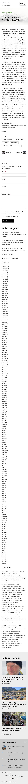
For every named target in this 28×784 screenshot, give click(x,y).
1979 (3, 363)
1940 (3, 442)
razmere (10, 625)
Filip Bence (11, 582)
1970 (3, 381)
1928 (3, 467)
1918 (3, 487)
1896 (3, 532)
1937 (3, 448)
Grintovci (5, 142)
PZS (4, 625)
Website (4, 186)
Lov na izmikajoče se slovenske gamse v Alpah (16, 760)
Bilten (8, 578)
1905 (3, 514)
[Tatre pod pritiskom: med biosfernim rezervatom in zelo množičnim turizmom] (14, 719)
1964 (3, 393)
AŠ (20, 576)
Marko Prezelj (14, 602)
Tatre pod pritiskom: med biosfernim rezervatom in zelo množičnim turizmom (13, 730)
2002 (3, 316)
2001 (3, 318)
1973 (3, 375)
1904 (3, 516)
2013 (3, 293)
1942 (3, 438)
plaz (14, 618)
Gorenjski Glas (16, 586)
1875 (3, 555)
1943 (3, 436)
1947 (3, 428)
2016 (3, 287)
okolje (19, 610)
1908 (3, 508)
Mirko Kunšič (6, 606)
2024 (3, 271)
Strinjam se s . (11, 216)
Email (3, 179)
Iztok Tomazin (17, 592)
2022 (3, 275)
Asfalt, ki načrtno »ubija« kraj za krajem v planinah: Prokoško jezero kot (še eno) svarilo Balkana (13, 242)
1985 (3, 350)
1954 (3, 414)
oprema (4, 612)
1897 (3, 530)
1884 (3, 551)
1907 (3, 510)
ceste (14, 578)
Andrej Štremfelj (7, 576)
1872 (3, 559)
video (5, 643)
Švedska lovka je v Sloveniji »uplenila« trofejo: (15, 754)
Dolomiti (11, 580)
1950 (3, 422)
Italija (4, 592)
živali (10, 647)
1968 (3, 385)
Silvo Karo (17, 625)
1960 (3, 401)
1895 (3, 534)
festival (4, 582)
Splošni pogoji (19, 776)
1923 (3, 477)
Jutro (4, 596)
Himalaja (6, 590)
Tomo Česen (6, 639)
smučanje (18, 145)
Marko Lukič (5, 602)
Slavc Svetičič (6, 627)
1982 (3, 356)
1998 (3, 324)
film (18, 582)
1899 (3, 526)
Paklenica (16, 612)
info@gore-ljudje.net (9, 782)
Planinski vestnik (7, 618)
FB (18, 580)
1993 (3, 334)
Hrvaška (13, 590)
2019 (3, 281)
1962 (3, 397)
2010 (3, 299)
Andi (14, 574)
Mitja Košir (14, 606)
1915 (3, 493)
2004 (3, 312)
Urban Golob (5, 641)
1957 (3, 408)
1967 (3, 387)
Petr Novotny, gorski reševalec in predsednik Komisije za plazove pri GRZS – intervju (14, 234)
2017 (3, 285)
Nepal (20, 608)
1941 (3, 440)
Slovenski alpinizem (19, 629)
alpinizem (6, 574)
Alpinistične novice (8, 139)
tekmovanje (20, 635)
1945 (3, 432)
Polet (9, 621)
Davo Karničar (21, 578)
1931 (3, 461)
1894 (3, 536)
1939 (3, 444)
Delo (5, 580)
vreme (20, 643)
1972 (3, 377)
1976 (3, 369)
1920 (3, 483)
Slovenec (13, 627)
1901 (3, 522)
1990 (3, 340)
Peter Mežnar (5, 616)
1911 (3, 502)
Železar (4, 647)
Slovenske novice (7, 629)
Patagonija (5, 614)
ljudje (10, 600)
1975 (3, 371)
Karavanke (14, 142)
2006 (3, 307)
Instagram (21, 590)
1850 (3, 561)
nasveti (5, 608)
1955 (3, 412)
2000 (3, 320)
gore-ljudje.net (6, 5)
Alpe (5, 571)
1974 (3, 373)
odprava (14, 610)
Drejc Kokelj (19, 139)
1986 (3, 348)
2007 (3, 305)
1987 (3, 346)
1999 (3, 322)
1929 (3, 465)
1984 (3, 352)
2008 (3, 303)
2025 (3, 269)
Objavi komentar (7, 221)
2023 (3, 273)
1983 (3, 354)
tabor (12, 635)
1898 (3, 528)
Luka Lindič (18, 600)
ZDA (10, 645)
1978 (3, 365)
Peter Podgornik (15, 616)
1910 (3, 504)
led (4, 600)
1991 (3, 338)
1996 (3, 328)
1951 (3, 420)
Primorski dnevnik (13, 623)
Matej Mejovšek (7, 145)
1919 (3, 485)
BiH (4, 578)
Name (4, 171)
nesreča (6, 610)
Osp (10, 612)
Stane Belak (5, 635)
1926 (3, 471)
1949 (3, 424)
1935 (3, 453)
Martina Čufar (5, 604)
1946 (3, 430)
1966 (3, 389)
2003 (3, 314)
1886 (3, 547)
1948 (3, 426)
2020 (3, 279)
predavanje (16, 621)
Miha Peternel (14, 604)
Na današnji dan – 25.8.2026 (10, 258)
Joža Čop (13, 594)
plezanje (22, 618)
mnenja (21, 606)
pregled (5, 623)
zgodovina (16, 645)
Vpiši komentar (6, 194)
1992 (3, 336)
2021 (3, 277)
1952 (3, 418)
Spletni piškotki (9, 776)
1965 (3, 391)
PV (22, 623)
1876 (3, 553)
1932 (3, 459)
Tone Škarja (15, 639)
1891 (3, 542)
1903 (3, 518)
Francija (4, 584)
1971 (3, 379)
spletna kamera (15, 631)
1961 (3, 399)
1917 (3, 489)
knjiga (13, 598)
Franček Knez (6, 586)
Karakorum (16, 596)
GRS (14, 588)
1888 (3, 545)
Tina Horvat (10, 637)
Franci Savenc (13, 584)
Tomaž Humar (19, 637)
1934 (3, 455)
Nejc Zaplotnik (13, 608)
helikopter (22, 588)
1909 (3, 506)
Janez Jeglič (6, 594)
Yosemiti (5, 645)
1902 (3, 520)
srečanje (5, 633)
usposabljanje (14, 641)
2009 (3, 301)
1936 (3, 451)
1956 (3, 410)
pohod (4, 621)
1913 (3, 498)
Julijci (20, 594)
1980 (3, 361)
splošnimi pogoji (14, 216)
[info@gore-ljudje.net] (2, 781)
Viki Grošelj (13, 643)
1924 (3, 475)
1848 (3, 563)
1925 (3, 473)
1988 (3, 344)
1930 (3, 463)
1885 (3, 549)
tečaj (4, 637)
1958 (3, 406)
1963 (3, 395)
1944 (3, 434)
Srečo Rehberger (14, 633)
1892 (3, 540)
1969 (3, 383)
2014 (3, 291)
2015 (3, 289)
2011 (3, 297)
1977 (3, 367)
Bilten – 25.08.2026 (7, 254)
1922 (3, 479)
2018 (3, 283)
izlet (10, 592)
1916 (3, 491)
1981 (3, 359)
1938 (3, 446)
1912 (3, 500)
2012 (3, 295)
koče (19, 598)
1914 (3, 495)
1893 (3, 538)
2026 (3, 267)
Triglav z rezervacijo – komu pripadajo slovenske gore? (15, 766)
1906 (3, 512)
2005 (3, 309)
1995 (3, 330)
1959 (3, 404)
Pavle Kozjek (14, 614)
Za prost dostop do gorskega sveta (16, 747)
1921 (3, 481)
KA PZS (10, 596)
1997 (3, 326)
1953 (3, 416)
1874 (3, 557)
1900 (3, 524)
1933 (3, 457)
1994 (3, 332)
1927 (3, 469)
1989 (3, 342)
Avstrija (15, 576)
